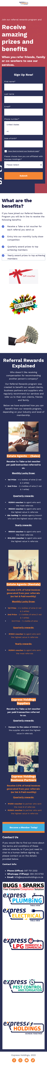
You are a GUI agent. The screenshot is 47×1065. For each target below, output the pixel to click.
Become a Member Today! (23, 827)
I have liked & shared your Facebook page (23, 151)
